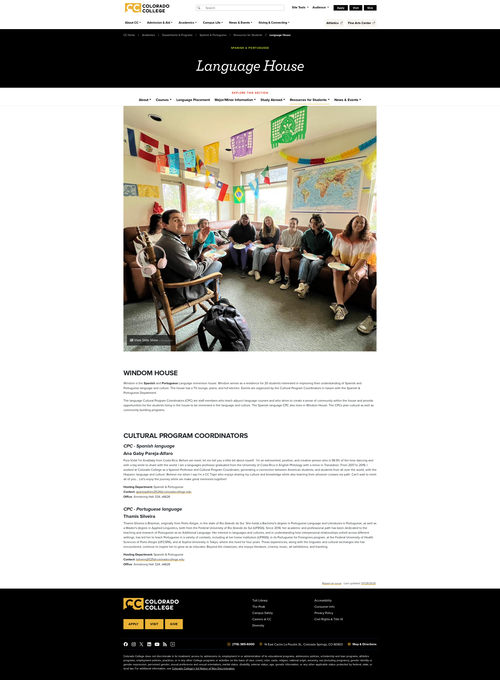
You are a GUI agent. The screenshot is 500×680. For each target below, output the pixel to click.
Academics (148, 35)
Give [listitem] (370, 8)
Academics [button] (186, 22)
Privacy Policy (323, 613)
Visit (154, 624)
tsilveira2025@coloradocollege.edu (160, 559)
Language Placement (193, 99)
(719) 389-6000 (243, 644)
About (143, 99)
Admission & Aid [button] (158, 22)
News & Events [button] (239, 22)
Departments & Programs (177, 35)
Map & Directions (365, 644)
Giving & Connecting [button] (273, 22)
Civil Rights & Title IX (328, 619)
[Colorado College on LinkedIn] (149, 645)
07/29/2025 (368, 583)
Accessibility (323, 600)
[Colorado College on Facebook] (125, 645)
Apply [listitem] (340, 8)
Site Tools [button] (299, 7)
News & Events (346, 99)
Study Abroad (271, 99)
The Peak (258, 606)
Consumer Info (324, 606)
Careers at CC (261, 619)
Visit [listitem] (356, 8)
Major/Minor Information (234, 99)
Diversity (258, 625)
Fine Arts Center (360, 23)
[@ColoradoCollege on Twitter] (141, 645)
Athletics (332, 23)
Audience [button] (319, 7)
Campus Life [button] (212, 22)
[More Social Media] (172, 645)
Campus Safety (262, 613)
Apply (133, 624)
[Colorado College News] (164, 645)
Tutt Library (260, 600)
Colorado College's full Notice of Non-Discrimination (203, 668)
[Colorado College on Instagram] (133, 645)
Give (174, 624)
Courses (162, 99)
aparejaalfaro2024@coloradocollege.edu (163, 492)
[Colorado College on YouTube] (157, 645)
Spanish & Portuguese (213, 35)
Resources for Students (248, 35)
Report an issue (331, 583)
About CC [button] (131, 22)
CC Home (129, 35)
